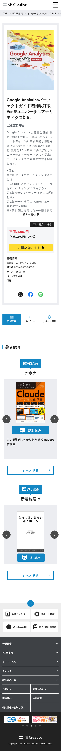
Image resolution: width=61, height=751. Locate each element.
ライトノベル (9, 661)
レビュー (30, 321)
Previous (6, 419)
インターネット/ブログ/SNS (41, 13)
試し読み (34, 430)
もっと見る (30, 470)
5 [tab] (40, 726)
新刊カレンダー (20, 613)
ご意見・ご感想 (44, 224)
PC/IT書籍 (17, 13)
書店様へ (7, 698)
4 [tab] (35, 726)
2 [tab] (27, 726)
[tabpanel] (16, 719)
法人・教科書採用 (47, 626)
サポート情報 (49, 321)
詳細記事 (11, 321)
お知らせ (7, 688)
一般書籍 (7, 643)
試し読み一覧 (9, 680)
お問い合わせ (40, 688)
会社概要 (37, 698)
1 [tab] (23, 726)
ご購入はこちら (29, 247)
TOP (5, 13)
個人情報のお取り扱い (13, 707)
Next (54, 419)
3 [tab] (31, 726)
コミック (7, 670)
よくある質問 (20, 626)
